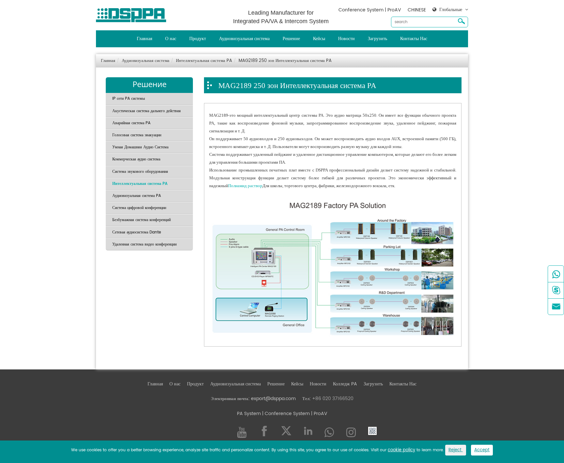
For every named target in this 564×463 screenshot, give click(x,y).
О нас (170, 38)
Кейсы (319, 38)
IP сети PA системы (128, 99)
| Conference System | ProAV (294, 413)
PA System (249, 413)
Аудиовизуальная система (244, 38)
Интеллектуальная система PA (204, 60)
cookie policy (401, 450)
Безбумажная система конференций (141, 220)
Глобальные (450, 10)
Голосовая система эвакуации (136, 135)
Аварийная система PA (131, 123)
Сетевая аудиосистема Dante (136, 232)
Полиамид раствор (245, 185)
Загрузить (377, 38)
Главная (144, 38)
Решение (291, 38)
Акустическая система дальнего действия (146, 111)
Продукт (197, 38)
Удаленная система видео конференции (144, 244)
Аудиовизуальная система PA (136, 196)
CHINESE (417, 10)
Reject (455, 450)
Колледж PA (345, 384)
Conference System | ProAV (369, 10)
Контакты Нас (413, 38)
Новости (346, 38)
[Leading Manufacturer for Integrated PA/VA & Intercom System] (133, 13)
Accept (482, 450)
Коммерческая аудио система (136, 159)
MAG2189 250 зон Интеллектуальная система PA (285, 60)
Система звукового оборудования (140, 172)
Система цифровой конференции (139, 208)
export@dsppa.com (273, 398)
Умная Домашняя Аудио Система (140, 147)
